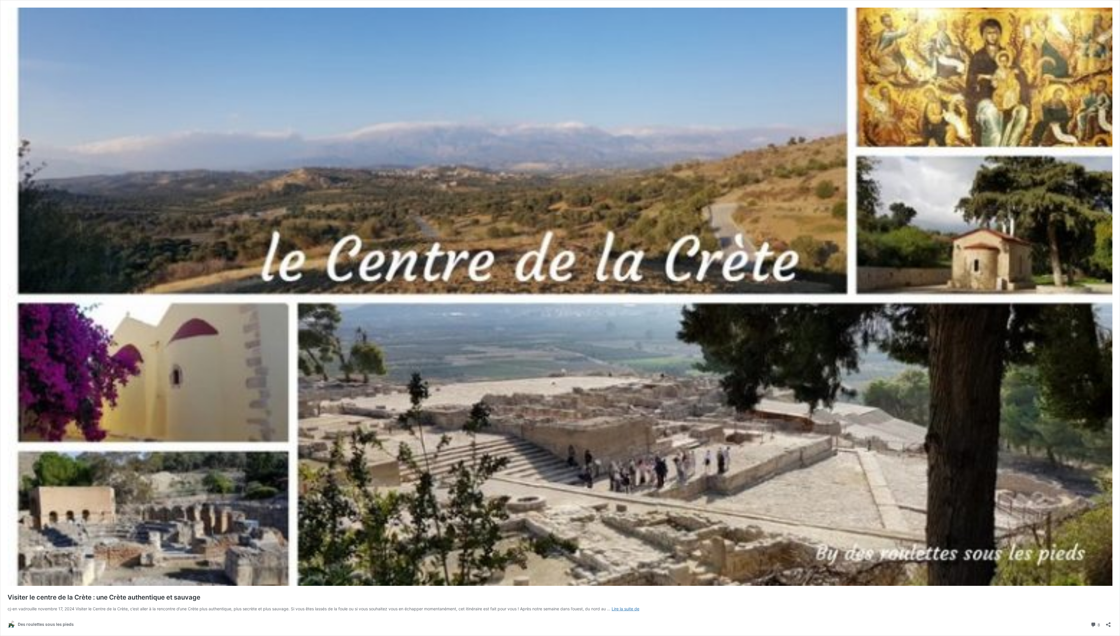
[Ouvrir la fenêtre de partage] (1108, 622)
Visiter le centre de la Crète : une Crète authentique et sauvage (104, 597)
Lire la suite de (625, 608)
